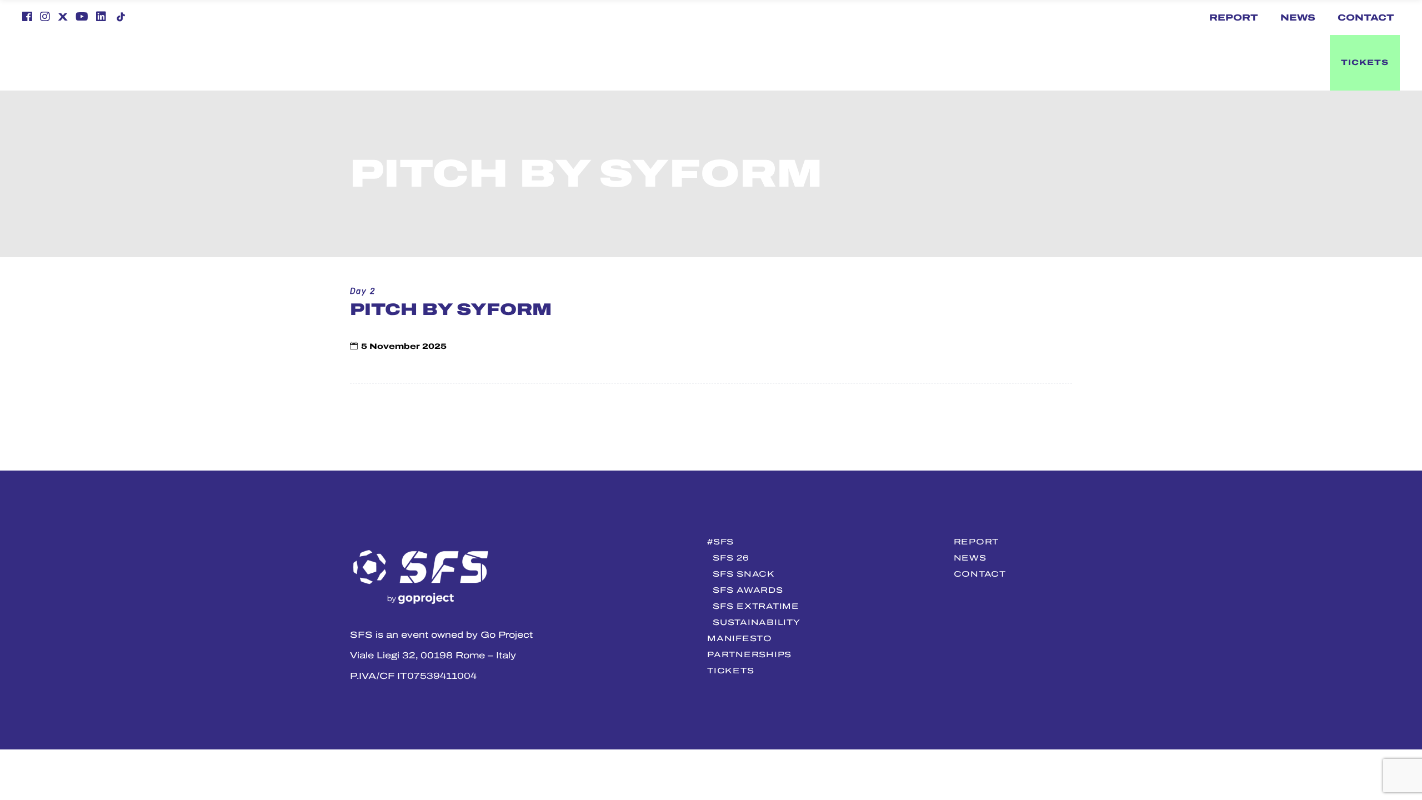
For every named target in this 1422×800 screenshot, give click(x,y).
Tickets (730, 670)
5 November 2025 (404, 346)
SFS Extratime (756, 606)
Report (1233, 17)
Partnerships (749, 654)
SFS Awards (748, 590)
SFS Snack (743, 573)
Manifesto (739, 638)
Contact (1366, 17)
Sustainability (756, 622)
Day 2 (362, 291)
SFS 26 (731, 557)
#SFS (720, 541)
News (1297, 17)
